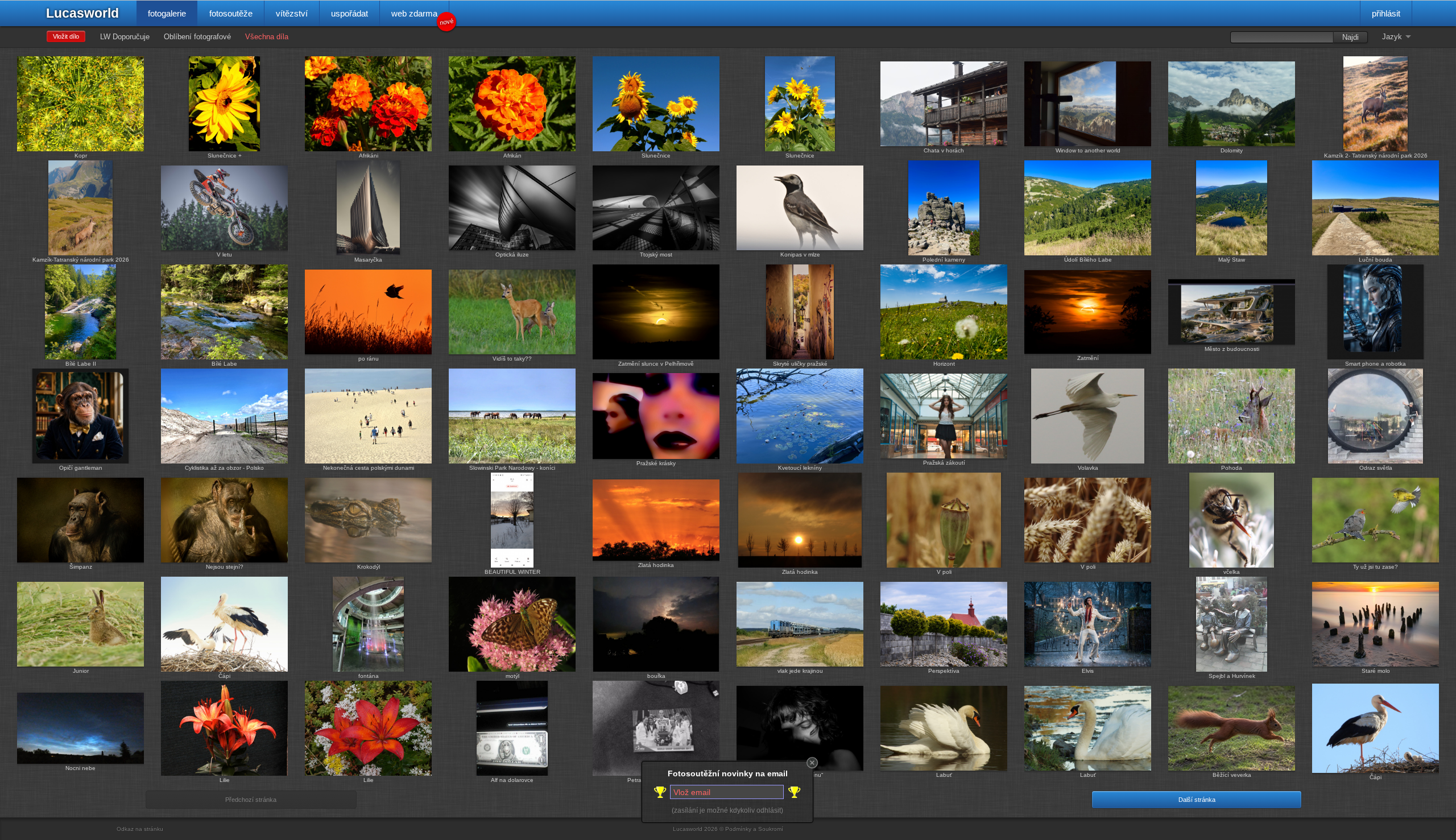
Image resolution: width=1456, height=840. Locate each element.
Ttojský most (656, 254)
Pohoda (1231, 468)
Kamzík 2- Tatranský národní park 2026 (1376, 155)
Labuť (944, 775)
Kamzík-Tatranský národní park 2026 (80, 259)
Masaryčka (368, 259)
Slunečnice (656, 155)
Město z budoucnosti (1232, 349)
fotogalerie (167, 13)
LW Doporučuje (125, 36)
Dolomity (1232, 150)
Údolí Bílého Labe (1088, 259)
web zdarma (420, 17)
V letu (224, 254)
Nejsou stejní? (224, 567)
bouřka (656, 676)
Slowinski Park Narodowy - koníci (512, 468)
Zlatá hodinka (656, 565)
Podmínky (738, 829)
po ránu (368, 358)
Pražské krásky (656, 463)
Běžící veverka (1232, 775)
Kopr (81, 155)
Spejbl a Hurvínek (1232, 676)
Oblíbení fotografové (197, 36)
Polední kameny (944, 259)
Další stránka (1196, 799)
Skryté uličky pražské (800, 364)
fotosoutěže (231, 13)
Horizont (944, 364)
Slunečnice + (225, 155)
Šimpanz (80, 567)
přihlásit (1386, 13)
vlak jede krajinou (800, 671)
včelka (1231, 572)
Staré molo (1376, 671)
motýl (512, 676)
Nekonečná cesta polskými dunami (368, 468)
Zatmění (1088, 358)
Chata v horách (944, 150)
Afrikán (512, 155)
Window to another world (1088, 150)
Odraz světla (1375, 468)
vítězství (292, 13)
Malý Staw (1231, 259)
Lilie (225, 780)
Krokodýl (368, 567)
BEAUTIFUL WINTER (512, 572)
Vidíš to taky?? (512, 358)
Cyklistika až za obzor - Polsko (224, 468)
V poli (944, 572)
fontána (368, 676)
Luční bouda (1375, 259)
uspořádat (349, 13)
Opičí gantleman (80, 468)
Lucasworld (82, 13)
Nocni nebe (80, 768)
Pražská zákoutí (944, 463)
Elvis (1088, 671)
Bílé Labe (224, 364)
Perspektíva (943, 671)
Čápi (224, 676)
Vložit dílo (66, 36)
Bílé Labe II (80, 364)
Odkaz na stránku (140, 829)
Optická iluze (512, 254)
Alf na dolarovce (512, 780)
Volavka (1088, 468)
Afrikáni (368, 155)
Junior (81, 671)
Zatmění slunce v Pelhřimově (656, 364)
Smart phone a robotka (1375, 364)
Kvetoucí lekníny (800, 468)
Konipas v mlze (800, 254)
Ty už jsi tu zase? (1375, 567)
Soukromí (770, 829)
